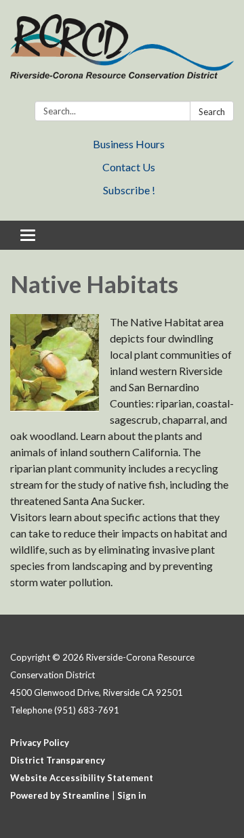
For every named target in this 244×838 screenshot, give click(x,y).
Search (212, 111)
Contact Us (128, 166)
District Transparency (57, 760)
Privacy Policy (39, 742)
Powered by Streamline (60, 795)
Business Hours (129, 143)
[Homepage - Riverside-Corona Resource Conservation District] (122, 53)
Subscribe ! (129, 189)
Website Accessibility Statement (81, 777)
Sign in (131, 795)
